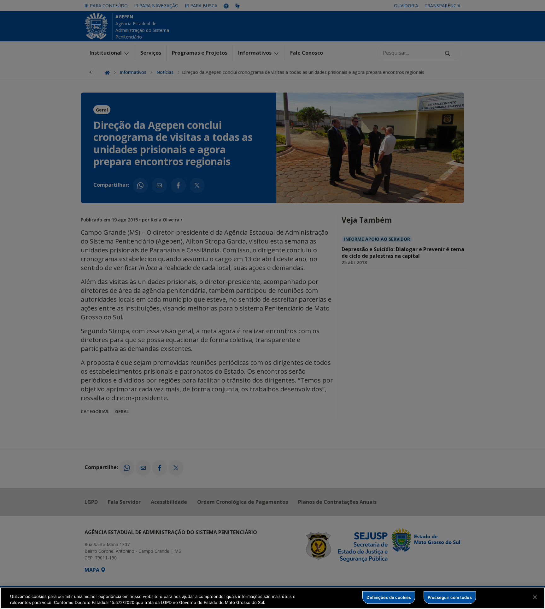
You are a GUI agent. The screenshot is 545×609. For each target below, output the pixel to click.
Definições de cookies (388, 597)
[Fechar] (535, 597)
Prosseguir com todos (450, 597)
